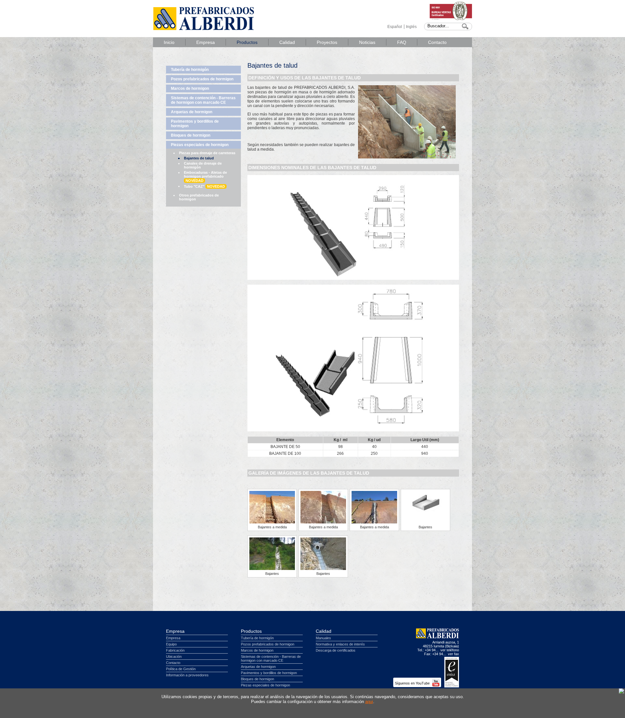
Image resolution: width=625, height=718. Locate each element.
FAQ (401, 42)
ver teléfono (449, 650)
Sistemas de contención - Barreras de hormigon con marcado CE (203, 100)
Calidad (287, 42)
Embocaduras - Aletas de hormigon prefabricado (205, 176)
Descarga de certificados (335, 650)
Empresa (205, 42)
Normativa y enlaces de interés (340, 644)
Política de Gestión (181, 669)
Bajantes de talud (199, 158)
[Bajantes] (425, 512)
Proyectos (327, 42)
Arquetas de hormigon (191, 112)
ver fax (453, 654)
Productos (247, 42)
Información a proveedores (187, 675)
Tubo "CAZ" (204, 186)
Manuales (323, 638)
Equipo (171, 644)
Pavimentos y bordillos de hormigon (195, 123)
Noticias (367, 42)
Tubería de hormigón (190, 69)
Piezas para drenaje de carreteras (207, 153)
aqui (369, 701)
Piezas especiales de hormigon (200, 144)
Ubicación (174, 656)
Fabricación (175, 650)
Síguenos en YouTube (413, 683)
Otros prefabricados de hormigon (199, 197)
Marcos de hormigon (190, 88)
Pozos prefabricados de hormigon (202, 79)
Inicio (169, 42)
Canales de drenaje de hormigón (203, 165)
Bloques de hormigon (190, 135)
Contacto (437, 42)
